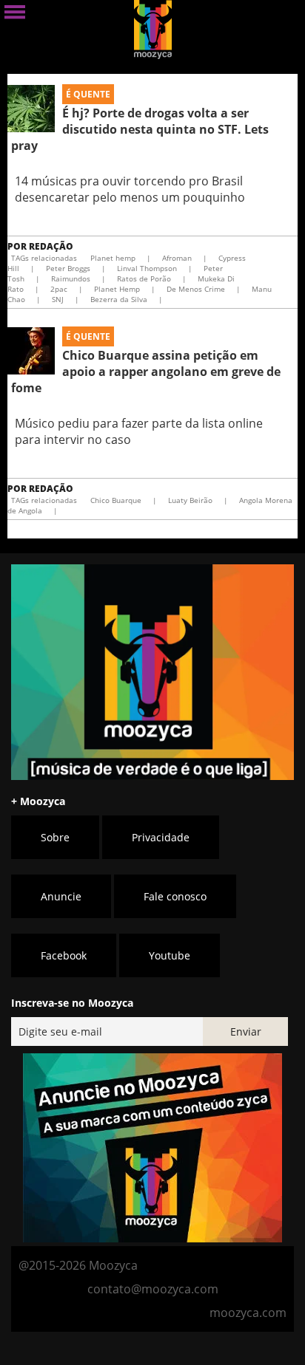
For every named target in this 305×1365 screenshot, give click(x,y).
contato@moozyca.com (152, 1289)
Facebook (64, 955)
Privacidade (161, 837)
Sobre (55, 837)
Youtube (169, 955)
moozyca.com (248, 1312)
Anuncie (61, 896)
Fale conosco (175, 896)
